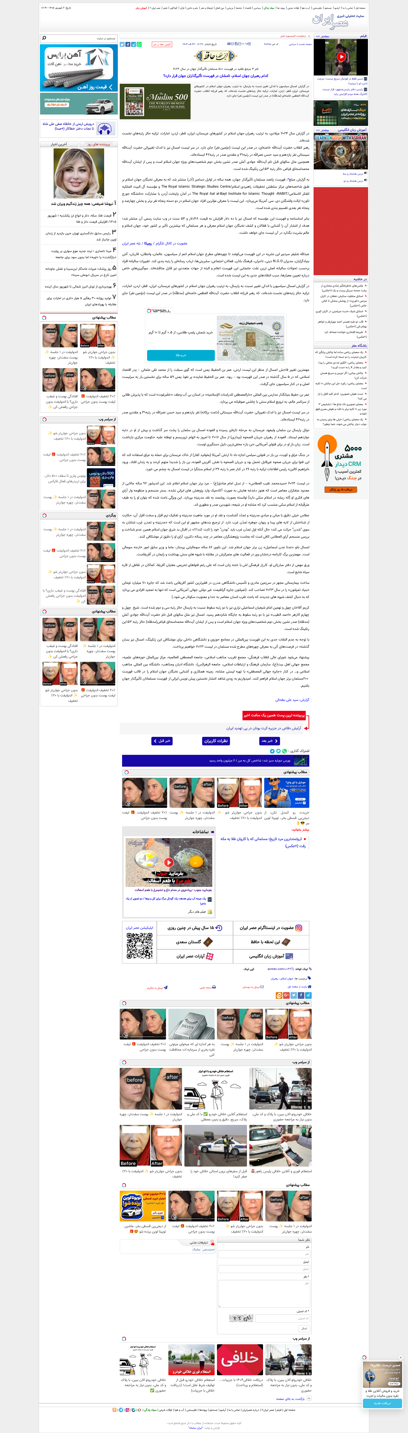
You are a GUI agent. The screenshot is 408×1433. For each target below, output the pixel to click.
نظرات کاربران (216, 741)
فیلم (165, 8)
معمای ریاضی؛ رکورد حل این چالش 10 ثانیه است (341, 385)
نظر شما (304, 1240)
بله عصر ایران (131, 243)
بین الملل (219, 8)
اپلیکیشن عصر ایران (139, 928)
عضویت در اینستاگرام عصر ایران (267, 928)
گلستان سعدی (188, 942)
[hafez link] (216, 56)
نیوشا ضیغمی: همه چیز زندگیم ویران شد (82, 204)
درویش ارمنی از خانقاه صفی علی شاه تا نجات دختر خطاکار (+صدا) (68, 126)
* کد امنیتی (303, 1311)
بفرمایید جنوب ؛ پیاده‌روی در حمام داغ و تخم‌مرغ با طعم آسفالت (173, 890)
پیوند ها (281, 8)
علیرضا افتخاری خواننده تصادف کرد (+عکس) (345, 334)
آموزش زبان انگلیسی (266, 956)
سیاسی (257, 8)
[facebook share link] (127, 44)
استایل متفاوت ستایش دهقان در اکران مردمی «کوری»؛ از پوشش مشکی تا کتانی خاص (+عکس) (343, 301)
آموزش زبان (141, 8)
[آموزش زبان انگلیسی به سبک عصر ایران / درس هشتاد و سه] (341, 151)
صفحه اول (360, 8)
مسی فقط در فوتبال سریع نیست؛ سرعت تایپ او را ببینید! (342, 81)
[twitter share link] (122, 44)
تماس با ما (348, 8)
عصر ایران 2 (155, 8)
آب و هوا (306, 8)
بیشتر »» (322, 36)
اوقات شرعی (293, 8)
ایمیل (306, 1262)
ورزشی (230, 8)
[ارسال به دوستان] (232, 44)
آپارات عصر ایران (191, 956)
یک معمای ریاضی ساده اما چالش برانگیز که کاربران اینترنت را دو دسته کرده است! (341, 354)
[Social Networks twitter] (278, 751)
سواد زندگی (269, 8)
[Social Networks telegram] (272, 751)
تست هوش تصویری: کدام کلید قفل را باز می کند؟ (342, 396)
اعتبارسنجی (209, 1250)
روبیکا (148, 243)
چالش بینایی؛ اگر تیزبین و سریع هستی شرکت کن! (343, 375)
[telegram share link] (133, 44)
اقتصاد (248, 8)
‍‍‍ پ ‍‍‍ (245, 43)
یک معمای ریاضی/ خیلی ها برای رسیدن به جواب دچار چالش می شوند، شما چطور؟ (342, 421)
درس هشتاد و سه (353, 174)
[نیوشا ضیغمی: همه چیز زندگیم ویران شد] (78, 173)
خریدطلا (181, 355)
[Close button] (400, 1357)
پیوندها (203, 1410)
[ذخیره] (236, 44)
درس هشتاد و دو (354, 181)
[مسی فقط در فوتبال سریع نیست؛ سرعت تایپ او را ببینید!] (341, 57)
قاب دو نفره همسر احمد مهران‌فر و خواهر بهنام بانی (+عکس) (342, 324)
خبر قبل (164, 741)
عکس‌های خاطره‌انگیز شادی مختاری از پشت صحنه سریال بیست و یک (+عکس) (344, 288)
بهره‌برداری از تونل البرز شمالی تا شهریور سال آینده (78, 286)
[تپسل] (149, 311)
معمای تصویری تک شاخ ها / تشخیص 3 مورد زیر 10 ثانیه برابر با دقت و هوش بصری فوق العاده (341, 409)
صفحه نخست (305, 44)
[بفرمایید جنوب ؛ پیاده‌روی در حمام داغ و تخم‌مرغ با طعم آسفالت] (169, 862)
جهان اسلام (286, 979)
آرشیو (337, 8)
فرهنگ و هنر (206, 8)
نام (307, 1247)
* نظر (306, 1277)
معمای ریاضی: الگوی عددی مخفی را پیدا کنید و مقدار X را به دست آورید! (343, 365)
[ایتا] (279, 995)
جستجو (328, 8)
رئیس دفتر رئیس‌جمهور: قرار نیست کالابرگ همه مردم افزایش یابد (345, 92)
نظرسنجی (317, 8)
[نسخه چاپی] (228, 44)
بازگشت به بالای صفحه (291, 1399)
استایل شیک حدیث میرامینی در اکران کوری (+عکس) (341, 313)
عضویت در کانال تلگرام (171, 243)
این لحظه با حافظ (265, 942)
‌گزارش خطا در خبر (162, 44)
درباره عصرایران (250, 1410)
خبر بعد (267, 741)
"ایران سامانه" (195, 1428)
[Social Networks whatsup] (284, 751)
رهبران (274, 979)
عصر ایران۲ (268, 1410)
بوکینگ (196, 1250)
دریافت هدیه (382, 1403)
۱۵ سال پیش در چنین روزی (191, 928)
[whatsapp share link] (139, 44)
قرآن (182, 8)
